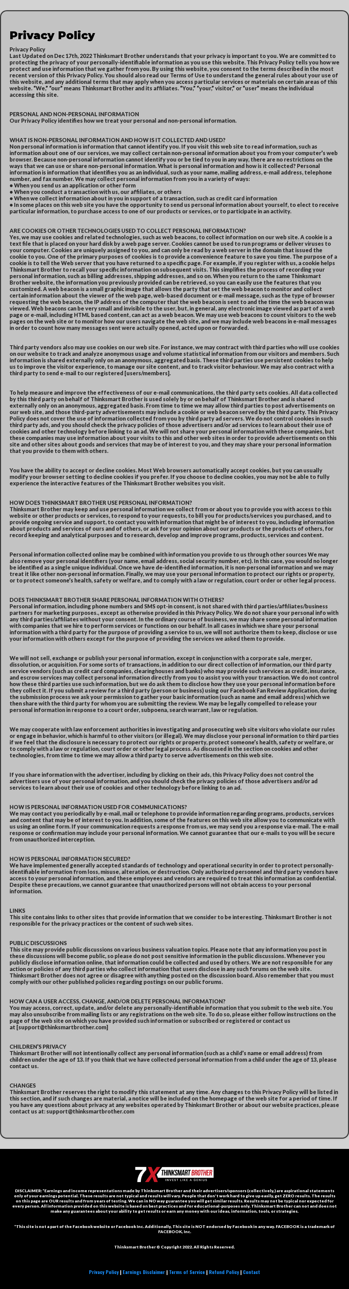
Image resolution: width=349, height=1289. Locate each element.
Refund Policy (224, 1271)
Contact (251, 1271)
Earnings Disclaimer (144, 1271)
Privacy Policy (104, 1271)
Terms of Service (187, 1271)
